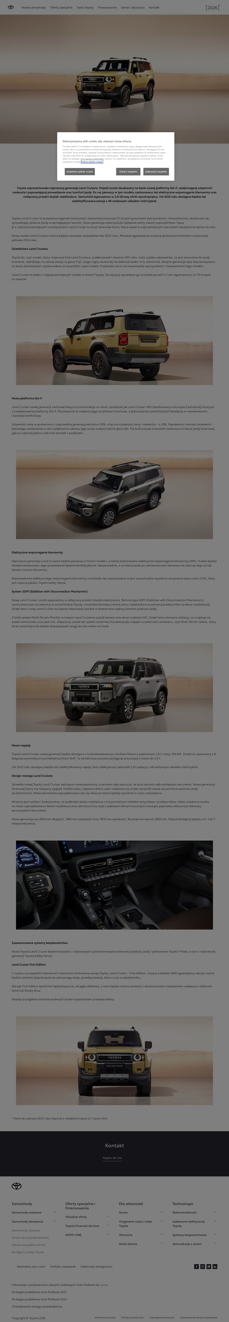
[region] (115, 156)
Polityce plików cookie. (92, 161)
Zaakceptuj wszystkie (156, 171)
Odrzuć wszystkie (128, 171)
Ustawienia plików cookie (80, 171)
